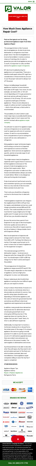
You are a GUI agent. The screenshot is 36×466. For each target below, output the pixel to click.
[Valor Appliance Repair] (18, 9)
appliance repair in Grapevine (20, 66)
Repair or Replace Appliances (13, 373)
